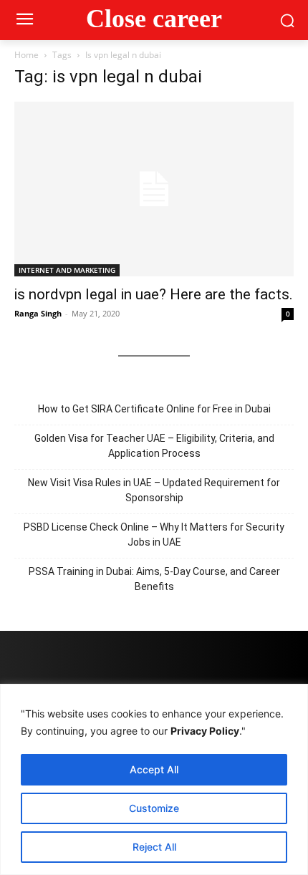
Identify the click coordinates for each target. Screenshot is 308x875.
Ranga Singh (38, 313)
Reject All (154, 847)
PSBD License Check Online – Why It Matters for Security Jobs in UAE (154, 534)
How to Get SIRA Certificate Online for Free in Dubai (154, 409)
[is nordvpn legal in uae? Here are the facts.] (154, 189)
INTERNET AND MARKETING (67, 270)
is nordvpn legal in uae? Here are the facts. (153, 294)
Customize (154, 808)
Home (26, 55)
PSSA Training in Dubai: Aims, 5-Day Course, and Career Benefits (154, 579)
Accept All (154, 769)
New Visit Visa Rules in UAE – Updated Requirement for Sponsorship (154, 490)
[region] (154, 779)
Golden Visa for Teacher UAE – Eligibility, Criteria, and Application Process (154, 445)
